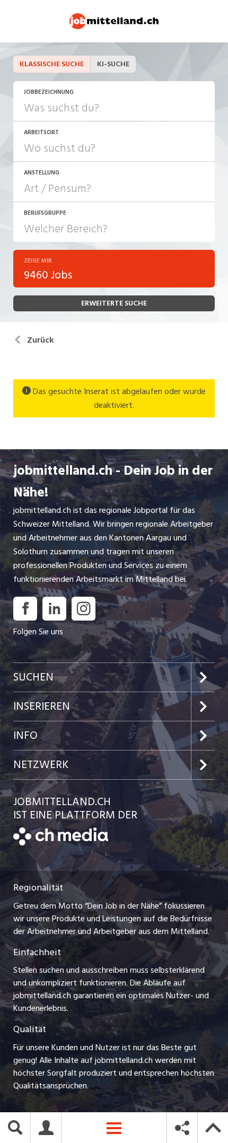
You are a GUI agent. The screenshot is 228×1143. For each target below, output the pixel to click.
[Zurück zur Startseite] (60, 843)
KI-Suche (113, 64)
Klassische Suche (52, 64)
